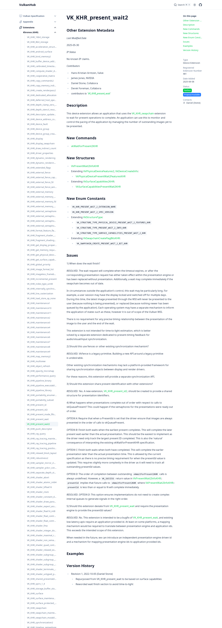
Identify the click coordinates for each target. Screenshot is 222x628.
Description (77, 105)
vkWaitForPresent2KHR (84, 146)
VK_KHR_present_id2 (115, 391)
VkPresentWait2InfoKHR (85, 166)
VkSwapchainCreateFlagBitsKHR (101, 238)
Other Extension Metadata (90, 30)
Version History (80, 565)
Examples (75, 553)
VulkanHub (27, 5)
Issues (72, 255)
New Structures (81, 157)
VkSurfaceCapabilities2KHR (98, 181)
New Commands (81, 137)
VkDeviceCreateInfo (126, 171)
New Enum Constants (86, 198)
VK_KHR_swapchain (143, 113)
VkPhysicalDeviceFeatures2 (98, 171)
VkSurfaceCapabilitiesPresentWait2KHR (98, 186)
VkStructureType (92, 217)
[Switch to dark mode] (194, 4)
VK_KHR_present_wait (99, 93)
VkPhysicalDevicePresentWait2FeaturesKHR (100, 176)
